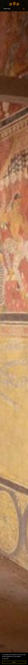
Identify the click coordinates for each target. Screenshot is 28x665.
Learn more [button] (5, 658)
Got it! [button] (14, 662)
